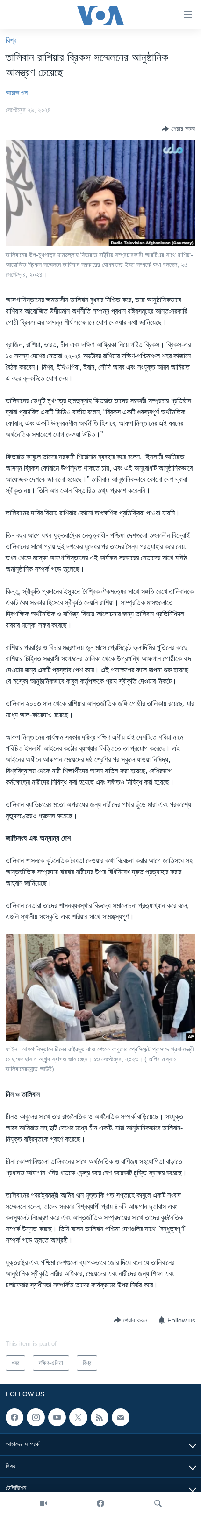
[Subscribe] (120, 1417)
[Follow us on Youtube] (57, 1417)
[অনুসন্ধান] (158, 1503)
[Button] (178, 129)
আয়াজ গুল (17, 92)
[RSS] (99, 1417)
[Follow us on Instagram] (35, 1417)
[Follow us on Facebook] (14, 1417)
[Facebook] (100, 1503)
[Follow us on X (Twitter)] (78, 1417)
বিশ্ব (11, 40)
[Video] (43, 1503)
